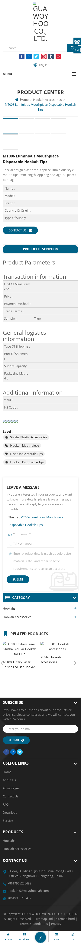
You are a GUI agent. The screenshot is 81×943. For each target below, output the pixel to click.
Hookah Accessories (17, 617)
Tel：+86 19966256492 (77, 41)
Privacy (56, 924)
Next (75, 663)
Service (8, 821)
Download (10, 812)
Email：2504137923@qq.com (77, 49)
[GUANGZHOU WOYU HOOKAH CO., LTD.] (40, 22)
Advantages (11, 788)
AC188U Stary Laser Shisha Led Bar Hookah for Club (19, 664)
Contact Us (17, 230)
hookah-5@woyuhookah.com (28, 891)
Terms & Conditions (34, 924)
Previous (2, 663)
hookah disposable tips (27, 462)
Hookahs (9, 608)
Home (24, 99)
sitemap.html (65, 919)
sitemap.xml (44, 919)
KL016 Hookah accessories (50, 659)
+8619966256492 (19, 883)
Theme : (35, 521)
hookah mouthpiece (24, 445)
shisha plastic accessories (28, 437)
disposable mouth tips (26, 454)
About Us (9, 780)
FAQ (5, 804)
